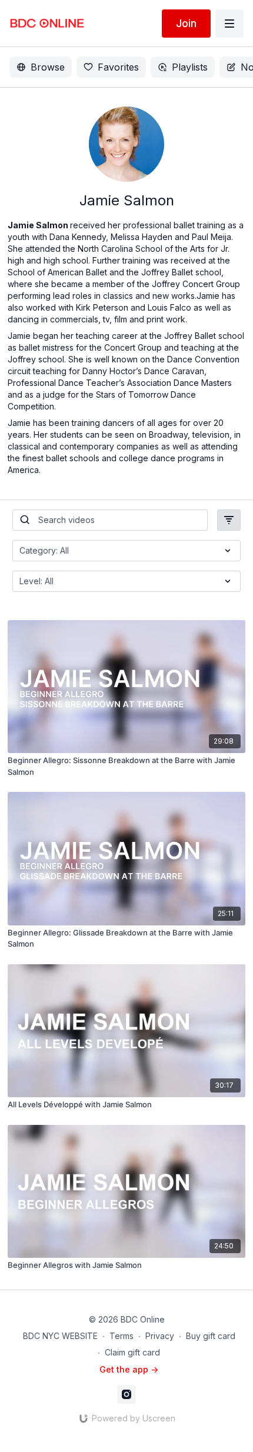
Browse (48, 67)
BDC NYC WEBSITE (60, 1336)
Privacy (159, 1336)
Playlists (190, 67)
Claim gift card (132, 1352)
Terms (121, 1336)
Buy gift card (210, 1336)
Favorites (118, 67)
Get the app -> (128, 1369)
